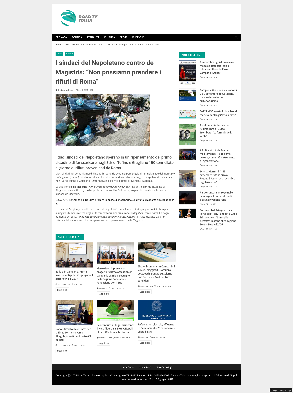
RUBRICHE (138, 37)
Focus (59, 53)
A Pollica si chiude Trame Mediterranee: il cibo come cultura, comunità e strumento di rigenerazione (217, 156)
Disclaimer (145, 367)
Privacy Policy (163, 367)
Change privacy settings (281, 390)
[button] (236, 37)
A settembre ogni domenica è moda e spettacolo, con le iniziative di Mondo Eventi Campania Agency (217, 67)
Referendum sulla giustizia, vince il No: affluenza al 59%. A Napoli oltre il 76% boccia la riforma (115, 328)
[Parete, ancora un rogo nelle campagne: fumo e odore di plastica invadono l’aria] (187, 197)
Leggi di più (62, 289)
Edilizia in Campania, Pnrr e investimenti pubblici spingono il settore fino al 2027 (74, 275)
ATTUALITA (93, 37)
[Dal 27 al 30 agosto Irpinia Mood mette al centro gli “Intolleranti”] (187, 114)
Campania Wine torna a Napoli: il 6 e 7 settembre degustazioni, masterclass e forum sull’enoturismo (218, 96)
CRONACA (61, 37)
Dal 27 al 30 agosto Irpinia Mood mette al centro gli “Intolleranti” (218, 113)
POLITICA (77, 37)
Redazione (128, 367)
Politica (69, 53)
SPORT (123, 37)
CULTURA (109, 37)
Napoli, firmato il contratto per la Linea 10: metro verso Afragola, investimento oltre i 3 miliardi (73, 334)
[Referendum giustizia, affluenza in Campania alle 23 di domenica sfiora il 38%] (156, 310)
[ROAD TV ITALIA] (78, 18)
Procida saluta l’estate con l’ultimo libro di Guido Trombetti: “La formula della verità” (216, 131)
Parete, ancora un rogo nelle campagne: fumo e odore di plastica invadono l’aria (216, 196)
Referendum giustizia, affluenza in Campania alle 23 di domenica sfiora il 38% (156, 328)
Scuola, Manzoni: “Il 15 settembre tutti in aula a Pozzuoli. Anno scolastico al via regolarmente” (217, 177)
